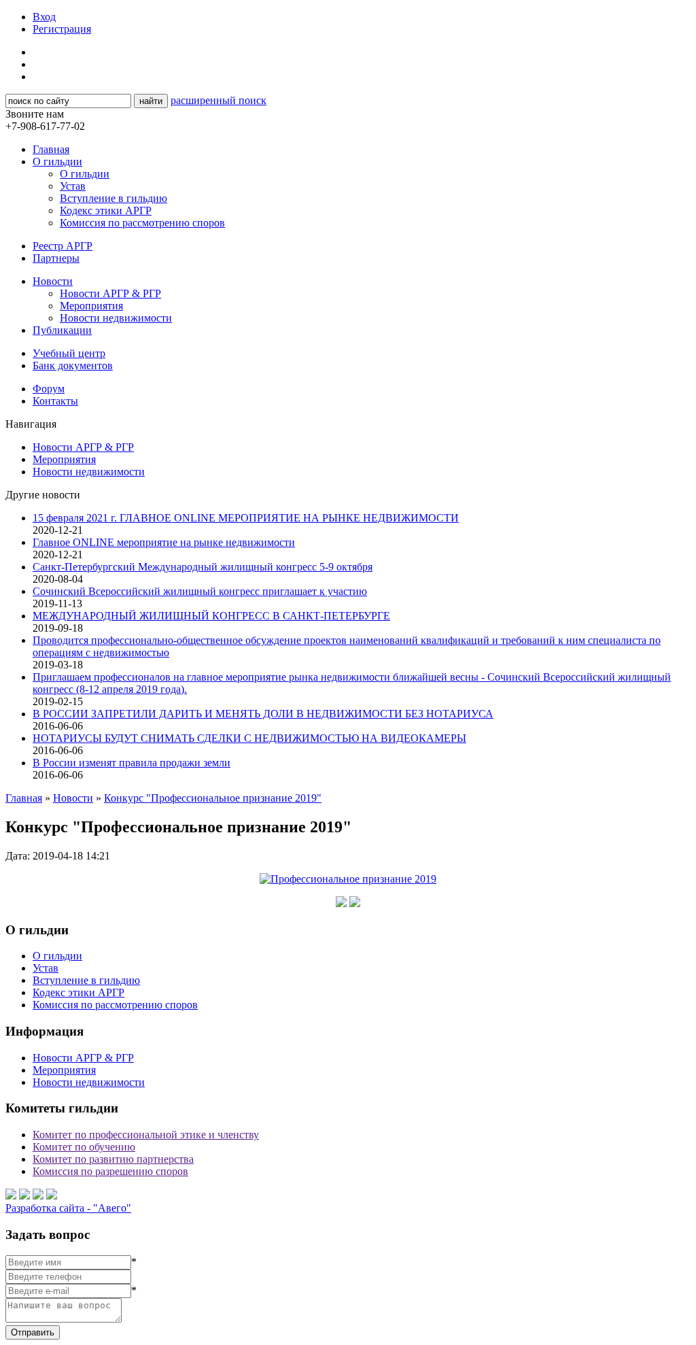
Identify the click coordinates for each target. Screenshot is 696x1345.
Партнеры (56, 258)
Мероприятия (91, 305)
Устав (73, 186)
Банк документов (73, 365)
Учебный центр (69, 353)
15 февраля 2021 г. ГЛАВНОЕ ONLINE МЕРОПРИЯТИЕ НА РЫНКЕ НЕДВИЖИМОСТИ (246, 518)
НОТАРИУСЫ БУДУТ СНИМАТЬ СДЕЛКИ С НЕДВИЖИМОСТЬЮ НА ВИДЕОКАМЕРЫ (249, 738)
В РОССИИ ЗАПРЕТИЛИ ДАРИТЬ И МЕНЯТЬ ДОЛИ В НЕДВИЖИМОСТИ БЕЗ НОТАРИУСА (263, 713)
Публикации (62, 330)
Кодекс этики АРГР (106, 210)
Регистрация (62, 29)
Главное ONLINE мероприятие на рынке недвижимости (164, 542)
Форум (49, 388)
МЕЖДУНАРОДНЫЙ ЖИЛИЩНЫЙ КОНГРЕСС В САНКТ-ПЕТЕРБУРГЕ (211, 616)
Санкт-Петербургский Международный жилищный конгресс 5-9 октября (202, 567)
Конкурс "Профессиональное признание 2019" (212, 798)
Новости (53, 281)
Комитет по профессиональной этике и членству (146, 1134)
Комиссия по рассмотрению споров (142, 222)
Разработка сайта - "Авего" (68, 1208)
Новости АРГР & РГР (110, 293)
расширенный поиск (218, 100)
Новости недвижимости (116, 318)
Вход (44, 16)
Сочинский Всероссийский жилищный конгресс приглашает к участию (200, 591)
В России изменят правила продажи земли (131, 762)
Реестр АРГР (62, 246)
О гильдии (57, 161)
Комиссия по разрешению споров (110, 1171)
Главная (51, 149)
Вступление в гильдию (113, 198)
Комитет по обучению (84, 1147)
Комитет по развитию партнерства (113, 1159)
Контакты (55, 401)
